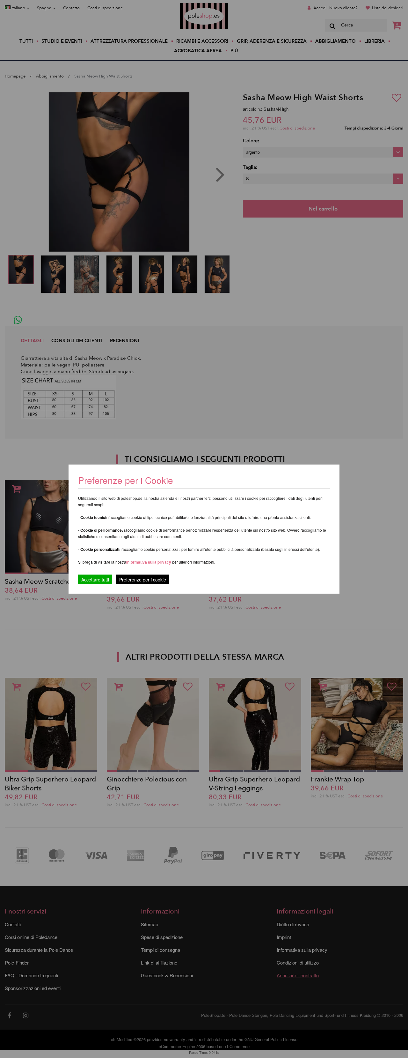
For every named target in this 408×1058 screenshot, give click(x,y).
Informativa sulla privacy (148, 562)
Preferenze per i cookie (142, 579)
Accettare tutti (95, 579)
